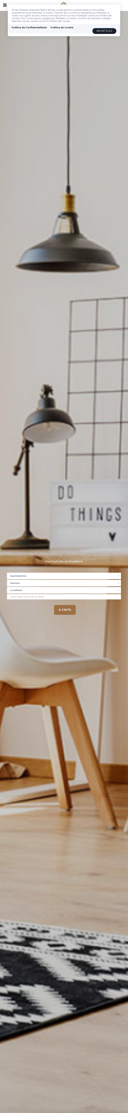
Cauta (66, 609)
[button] (64, 576)
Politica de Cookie (62, 27)
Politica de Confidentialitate (29, 27)
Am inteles (104, 30)
